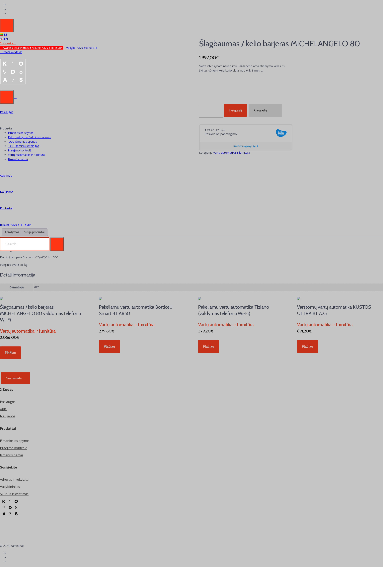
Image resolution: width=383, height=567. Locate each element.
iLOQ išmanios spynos (22, 141)
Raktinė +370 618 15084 (15, 225)
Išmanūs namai (18, 159)
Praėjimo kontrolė (19, 150)
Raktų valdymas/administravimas (29, 137)
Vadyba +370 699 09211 (81, 48)
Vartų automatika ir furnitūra (26, 155)
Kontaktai (6, 208)
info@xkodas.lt (12, 52)
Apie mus (6, 175)
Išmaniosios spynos (21, 133)
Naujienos (6, 192)
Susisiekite (6, 43)
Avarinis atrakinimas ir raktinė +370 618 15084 (32, 48)
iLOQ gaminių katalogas (23, 146)
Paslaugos (6, 112)
